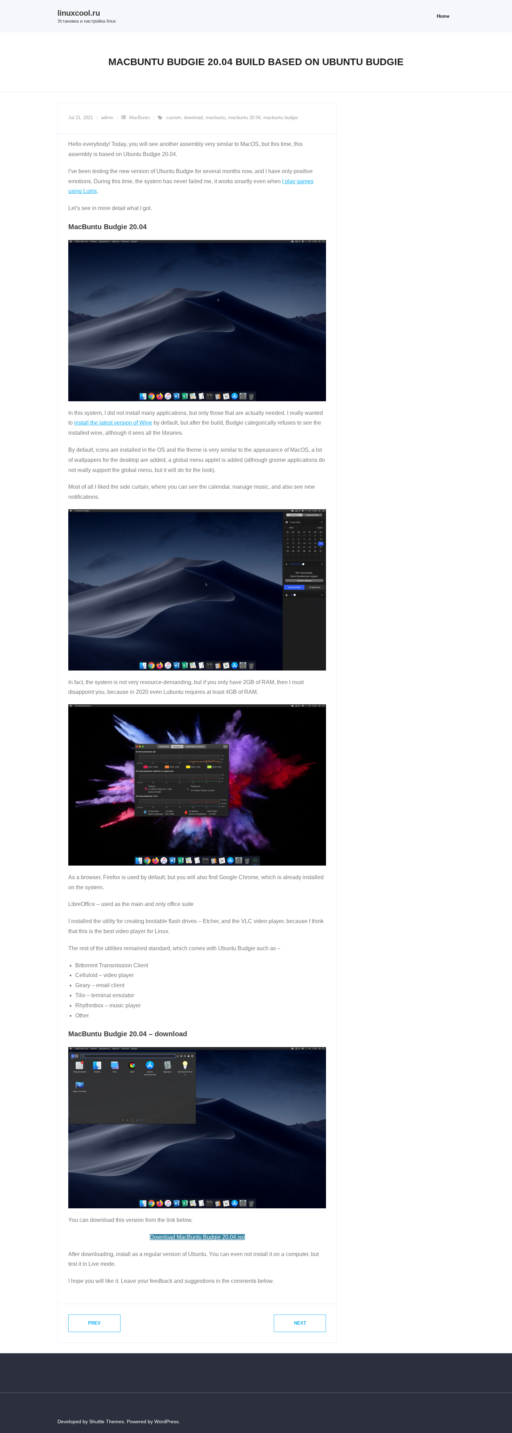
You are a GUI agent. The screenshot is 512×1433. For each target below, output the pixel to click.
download (193, 117)
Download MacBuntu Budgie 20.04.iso (197, 1237)
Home (443, 16)
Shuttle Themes (106, 1421)
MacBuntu (139, 117)
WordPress (166, 1421)
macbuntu (215, 117)
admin (107, 117)
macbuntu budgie (280, 117)
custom (173, 117)
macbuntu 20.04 (244, 117)
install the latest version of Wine (113, 423)
